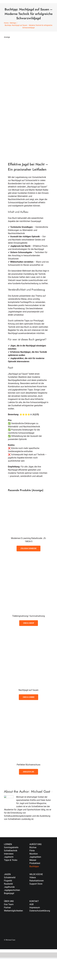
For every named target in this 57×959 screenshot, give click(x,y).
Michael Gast (40, 791)
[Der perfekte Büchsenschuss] (28, 706)
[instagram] (39, 921)
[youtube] (43, 921)
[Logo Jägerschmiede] (28, 501)
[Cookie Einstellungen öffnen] (5, 955)
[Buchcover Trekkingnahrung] (28, 557)
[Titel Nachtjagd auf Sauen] (28, 632)
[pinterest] (47, 921)
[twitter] (34, 921)
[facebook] (30, 921)
